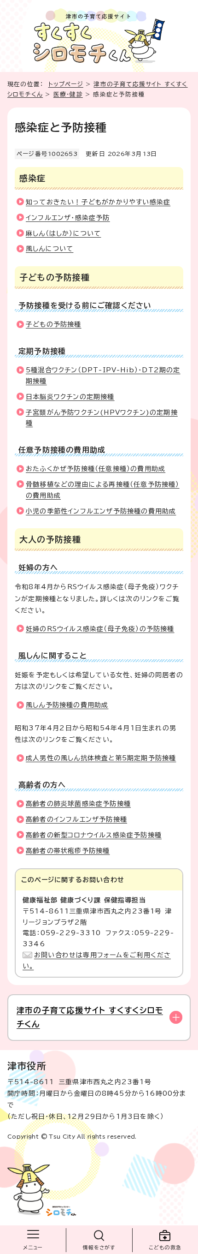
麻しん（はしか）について (63, 233)
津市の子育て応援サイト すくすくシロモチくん (90, 1017)
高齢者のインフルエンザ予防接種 (76, 819)
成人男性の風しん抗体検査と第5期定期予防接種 (101, 758)
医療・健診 (68, 94)
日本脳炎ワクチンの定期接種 (70, 397)
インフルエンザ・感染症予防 (68, 218)
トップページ (65, 84)
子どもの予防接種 (54, 324)
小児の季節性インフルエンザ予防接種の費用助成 (101, 511)
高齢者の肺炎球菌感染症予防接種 (78, 803)
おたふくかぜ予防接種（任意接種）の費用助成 (95, 469)
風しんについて (49, 248)
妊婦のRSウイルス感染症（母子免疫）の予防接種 (100, 629)
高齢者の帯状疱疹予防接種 (68, 851)
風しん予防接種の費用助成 (67, 705)
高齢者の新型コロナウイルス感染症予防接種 (94, 835)
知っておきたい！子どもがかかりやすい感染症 (98, 202)
